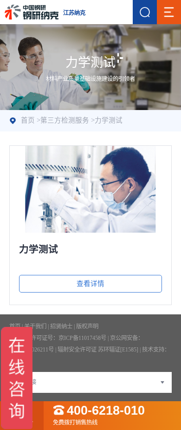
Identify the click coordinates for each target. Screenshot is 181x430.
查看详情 (90, 283)
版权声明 (87, 326)
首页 (28, 120)
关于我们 (35, 326)
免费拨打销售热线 (99, 415)
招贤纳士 (61, 326)
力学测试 (109, 120)
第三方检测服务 (64, 120)
